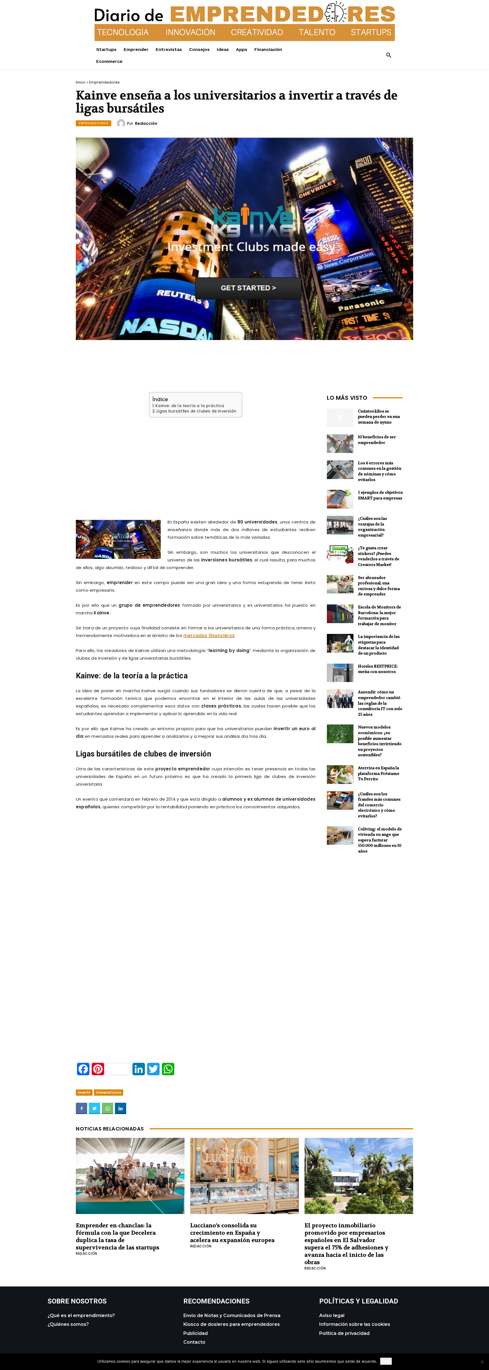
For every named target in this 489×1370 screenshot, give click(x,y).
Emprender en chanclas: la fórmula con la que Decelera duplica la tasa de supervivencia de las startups (117, 1236)
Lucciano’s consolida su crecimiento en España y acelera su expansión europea (232, 1233)
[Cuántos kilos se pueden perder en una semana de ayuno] (340, 418)
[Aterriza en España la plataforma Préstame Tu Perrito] (340, 774)
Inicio (80, 82)
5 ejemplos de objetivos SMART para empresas (380, 495)
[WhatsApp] (107, 1108)
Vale (386, 1361)
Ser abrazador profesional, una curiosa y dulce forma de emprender (379, 586)
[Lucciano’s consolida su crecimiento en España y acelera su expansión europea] (244, 1176)
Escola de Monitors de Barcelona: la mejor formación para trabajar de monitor (379, 615)
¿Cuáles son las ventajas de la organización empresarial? (372, 527)
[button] (389, 55)
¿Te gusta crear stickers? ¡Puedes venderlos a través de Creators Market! (378, 556)
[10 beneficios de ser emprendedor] (340, 443)
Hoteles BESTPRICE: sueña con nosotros (378, 669)
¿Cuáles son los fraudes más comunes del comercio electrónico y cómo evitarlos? (379, 804)
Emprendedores (104, 82)
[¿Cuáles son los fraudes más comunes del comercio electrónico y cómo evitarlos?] (340, 800)
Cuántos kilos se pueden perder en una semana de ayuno (379, 417)
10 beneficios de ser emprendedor (377, 439)
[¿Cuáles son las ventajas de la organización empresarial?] (340, 525)
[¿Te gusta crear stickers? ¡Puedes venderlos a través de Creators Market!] (340, 554)
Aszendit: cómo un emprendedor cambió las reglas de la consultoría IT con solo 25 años (380, 703)
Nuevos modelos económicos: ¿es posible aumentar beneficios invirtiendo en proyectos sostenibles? (380, 740)
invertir (84, 1092)
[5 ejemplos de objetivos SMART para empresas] (340, 499)
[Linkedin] (120, 1108)
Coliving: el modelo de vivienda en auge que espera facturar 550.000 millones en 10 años (380, 840)
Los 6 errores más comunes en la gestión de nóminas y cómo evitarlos (379, 471)
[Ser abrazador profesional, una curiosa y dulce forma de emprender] (340, 584)
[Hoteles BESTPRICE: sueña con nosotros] (340, 673)
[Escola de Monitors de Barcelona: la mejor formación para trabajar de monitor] (340, 613)
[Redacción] (122, 123)
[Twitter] (94, 1108)
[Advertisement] (195, 461)
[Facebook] (81, 1108)
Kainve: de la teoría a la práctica (189, 406)
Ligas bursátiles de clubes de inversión (196, 411)
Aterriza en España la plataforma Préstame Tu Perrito (378, 773)
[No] (482, 1362)
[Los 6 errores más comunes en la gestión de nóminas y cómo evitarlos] (340, 469)
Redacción (146, 123)
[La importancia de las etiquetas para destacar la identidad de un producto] (340, 643)
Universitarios (108, 1092)
